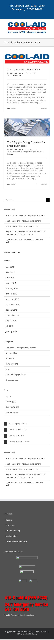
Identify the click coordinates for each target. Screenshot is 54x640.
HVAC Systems (12, 364)
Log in (8, 396)
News (8, 369)
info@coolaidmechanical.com (22, 615)
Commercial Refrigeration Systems (26, 152)
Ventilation (10, 525)
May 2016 (10, 272)
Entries (10, 401)
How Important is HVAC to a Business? (22, 226)
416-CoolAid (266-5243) (23, 5)
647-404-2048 (34, 9)
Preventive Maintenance (16, 541)
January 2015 (11, 331)
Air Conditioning (13, 530)
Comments (12, 407)
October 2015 (11, 310)
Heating (9, 520)
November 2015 (12, 304)
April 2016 (10, 277)
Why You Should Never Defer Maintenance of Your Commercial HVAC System (25, 232)
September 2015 (13, 315)
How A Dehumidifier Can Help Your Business (25, 215)
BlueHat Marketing (30, 634)
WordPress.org (12, 412)
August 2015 (11, 320)
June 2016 (10, 267)
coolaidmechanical (16, 73)
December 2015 (12, 299)
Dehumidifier (11, 353)
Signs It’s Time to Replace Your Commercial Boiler (24, 240)
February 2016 (12, 288)
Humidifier (17, 75)
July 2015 (9, 326)
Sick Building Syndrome (16, 374)
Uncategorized (12, 380)
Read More (11, 108)
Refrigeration (11, 536)
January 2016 (11, 294)
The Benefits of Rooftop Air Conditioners (23, 221)
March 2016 (11, 283)
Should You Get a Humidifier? (23, 69)
